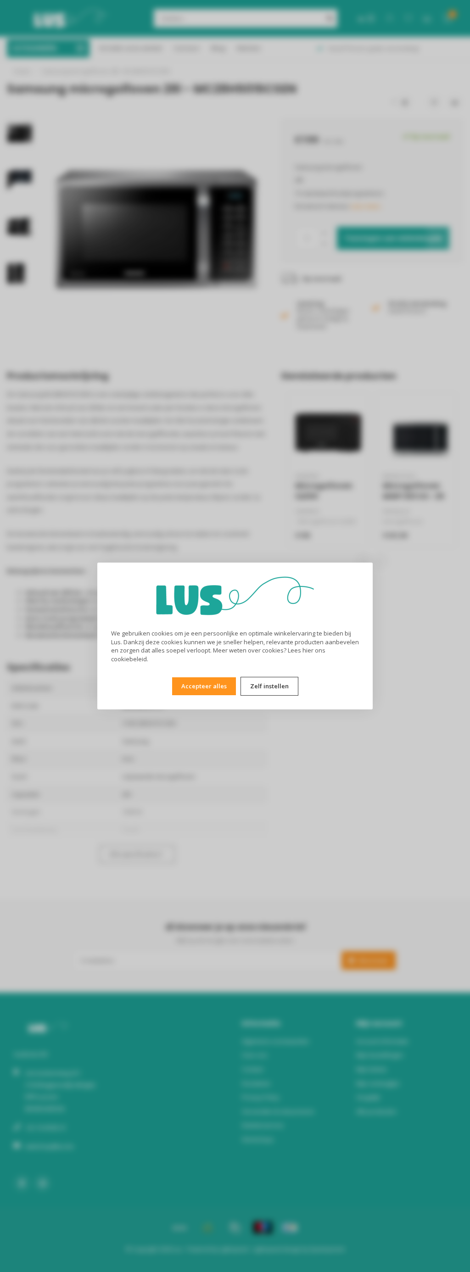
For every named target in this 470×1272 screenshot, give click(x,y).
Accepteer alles (204, 686)
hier (307, 650)
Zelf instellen (269, 686)
